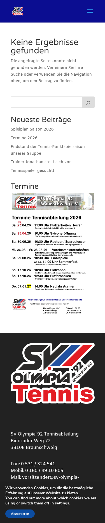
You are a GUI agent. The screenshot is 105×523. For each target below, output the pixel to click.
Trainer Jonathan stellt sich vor (41, 162)
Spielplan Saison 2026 (32, 129)
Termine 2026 (24, 138)
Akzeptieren (20, 513)
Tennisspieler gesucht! (32, 171)
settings (62, 503)
